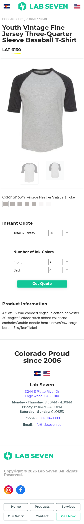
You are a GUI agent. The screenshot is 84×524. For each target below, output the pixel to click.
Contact (42, 516)
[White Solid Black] (41, 204)
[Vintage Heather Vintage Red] (20, 204)
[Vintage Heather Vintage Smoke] (5, 204)
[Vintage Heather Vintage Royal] (27, 204)
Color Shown (38, 197)
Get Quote (42, 284)
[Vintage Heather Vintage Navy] (12, 204)
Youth (43, 18)
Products (8, 18)
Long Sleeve (27, 18)
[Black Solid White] (48, 204)
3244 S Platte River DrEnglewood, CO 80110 (42, 393)
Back (17, 270)
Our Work (16, 516)
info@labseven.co (47, 424)
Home (16, 507)
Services (68, 507)
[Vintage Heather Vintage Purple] (34, 204)
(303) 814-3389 (48, 417)
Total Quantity (24, 232)
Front (17, 262)
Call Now (68, 516)
